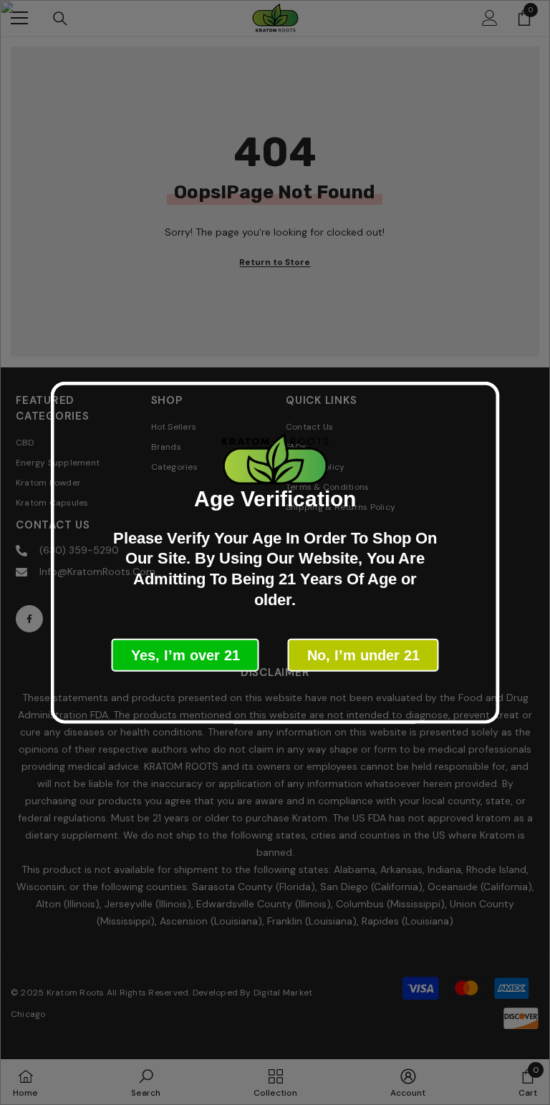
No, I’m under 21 (363, 655)
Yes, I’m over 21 (185, 655)
